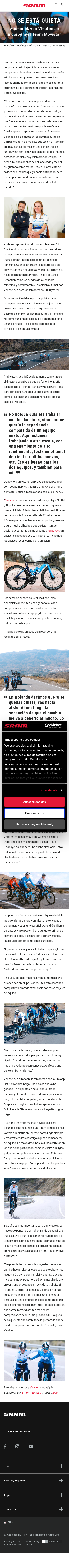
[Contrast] (45, 1541)
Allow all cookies (34, 801)
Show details (48, 790)
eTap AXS (54, 530)
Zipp (55, 1392)
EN (9, 1522)
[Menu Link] (5, 5)
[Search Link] (56, 6)
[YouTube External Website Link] (31, 1447)
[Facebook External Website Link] (5, 1447)
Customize (32, 813)
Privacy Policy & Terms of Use (12, 1543)
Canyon (9, 500)
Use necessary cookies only (34, 824)
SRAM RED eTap (31, 1392)
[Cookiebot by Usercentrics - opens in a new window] (46, 725)
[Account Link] (62, 5)
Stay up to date (19, 1431)
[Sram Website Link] (34, 5)
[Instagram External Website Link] (17, 1447)
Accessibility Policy (32, 1543)
